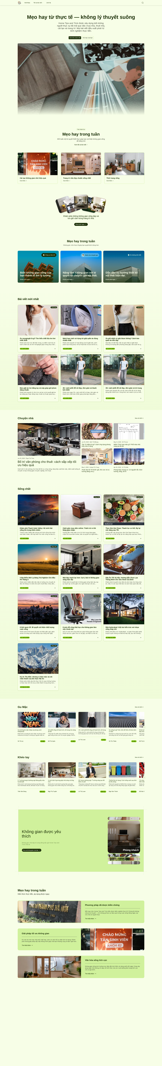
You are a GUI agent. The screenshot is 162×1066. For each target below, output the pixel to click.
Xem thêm (22, 180)
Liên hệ (48, 2)
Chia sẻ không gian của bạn (30, 850)
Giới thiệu (27, 2)
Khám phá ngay (80, 224)
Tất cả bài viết (37, 2)
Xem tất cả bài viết (74, 37)
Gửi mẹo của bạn (88, 37)
